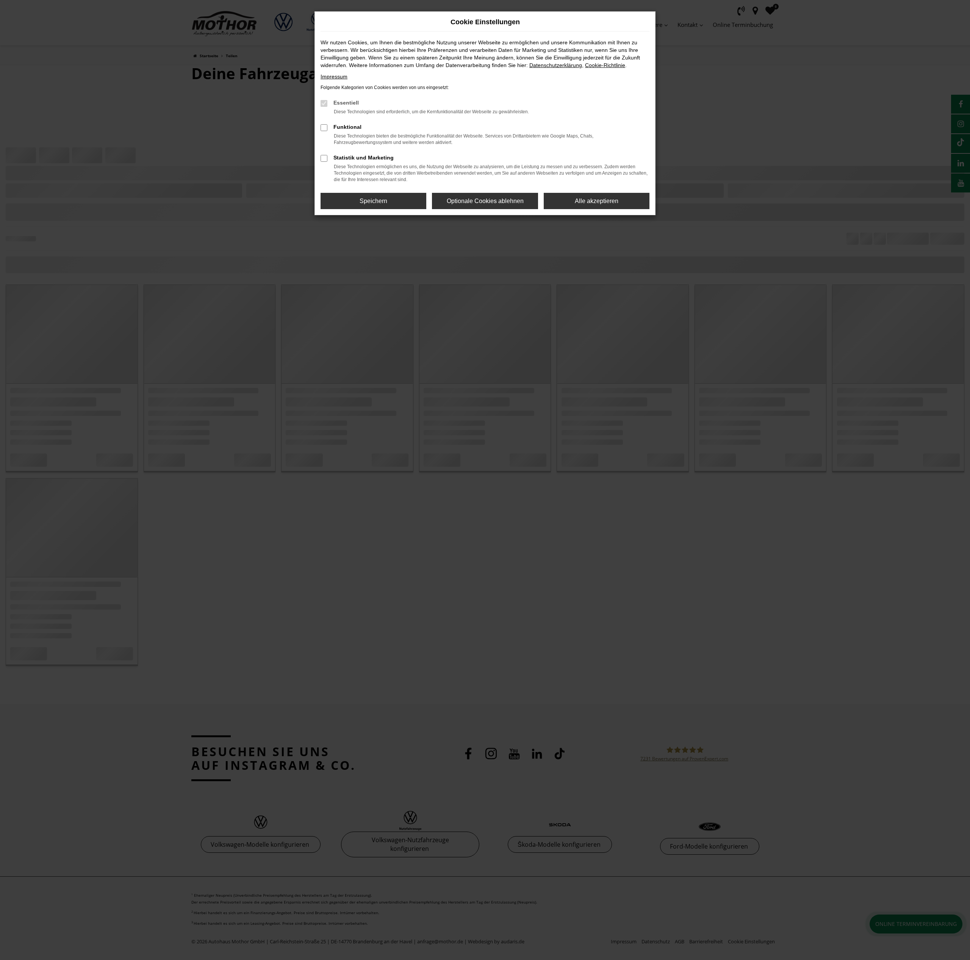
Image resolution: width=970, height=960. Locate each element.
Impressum (334, 76)
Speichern (373, 201)
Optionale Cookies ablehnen (485, 201)
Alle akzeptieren (596, 201)
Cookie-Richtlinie (605, 65)
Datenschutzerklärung (555, 65)
